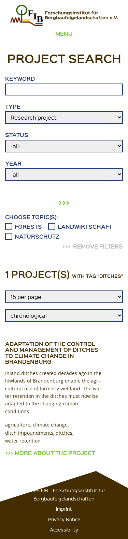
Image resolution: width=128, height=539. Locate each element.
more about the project (55, 453)
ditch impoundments (29, 433)
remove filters (98, 246)
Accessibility (64, 529)
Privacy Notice (64, 519)
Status (16, 135)
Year (13, 163)
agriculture (17, 424)
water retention (23, 440)
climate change (50, 424)
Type (12, 106)
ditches (64, 433)
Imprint (64, 509)
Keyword (20, 79)
